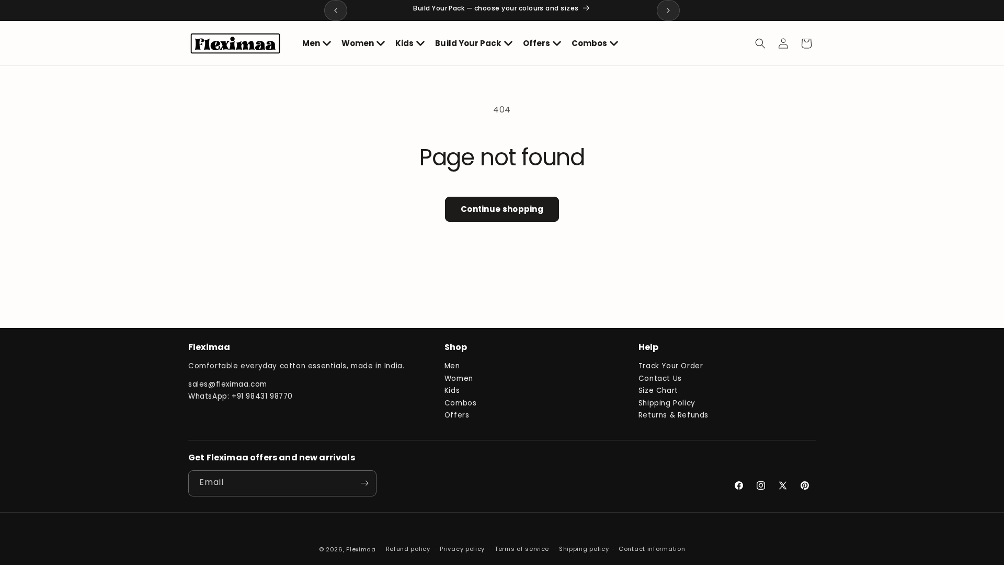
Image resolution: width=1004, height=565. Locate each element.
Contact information (652, 549)
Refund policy (408, 549)
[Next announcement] (668, 10)
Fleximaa (361, 549)
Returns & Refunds (673, 415)
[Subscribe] (364, 483)
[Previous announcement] (335, 10)
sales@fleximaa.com (227, 384)
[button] (316, 43)
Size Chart (658, 391)
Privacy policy (462, 549)
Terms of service (522, 549)
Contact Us (660, 378)
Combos (460, 403)
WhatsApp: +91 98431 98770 (240, 396)
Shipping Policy (666, 403)
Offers (457, 415)
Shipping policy (584, 549)
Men (452, 366)
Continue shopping (502, 209)
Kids (452, 391)
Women (458, 378)
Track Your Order (670, 366)
